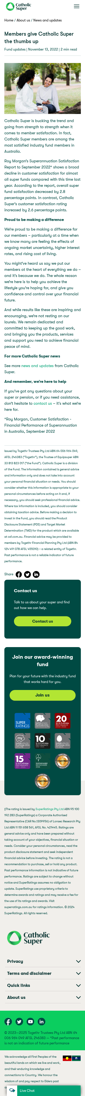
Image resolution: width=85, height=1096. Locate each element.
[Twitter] (26, 573)
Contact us (42, 621)
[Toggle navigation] (77, 6)
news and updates (37, 366)
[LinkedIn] (34, 573)
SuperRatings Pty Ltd (50, 809)
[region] (42, 1073)
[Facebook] (17, 573)
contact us (43, 403)
